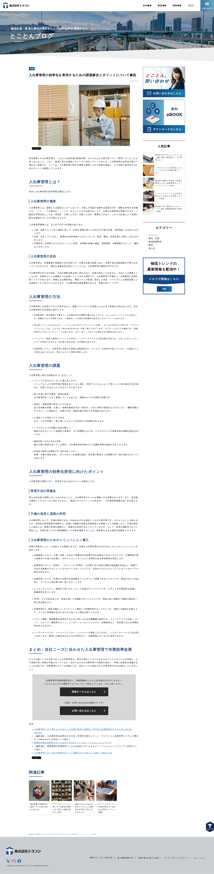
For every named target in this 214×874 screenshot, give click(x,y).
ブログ (38, 834)
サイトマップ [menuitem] (199, 858)
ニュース (153, 235)
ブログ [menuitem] (191, 5)
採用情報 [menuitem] (177, 5)
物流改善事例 (155, 242)
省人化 (152, 248)
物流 (151, 245)
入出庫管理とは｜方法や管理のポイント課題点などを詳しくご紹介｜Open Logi (73, 753)
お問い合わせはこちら (84, 710)
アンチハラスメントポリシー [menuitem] (176, 858)
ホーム (31, 834)
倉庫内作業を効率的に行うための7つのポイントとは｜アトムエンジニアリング (73, 743)
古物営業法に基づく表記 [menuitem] (148, 858)
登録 (164, 289)
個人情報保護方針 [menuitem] (125, 858)
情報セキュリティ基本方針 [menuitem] (101, 858)
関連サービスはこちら (84, 692)
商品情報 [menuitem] (162, 5)
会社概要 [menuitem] (147, 5)
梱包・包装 (154, 238)
